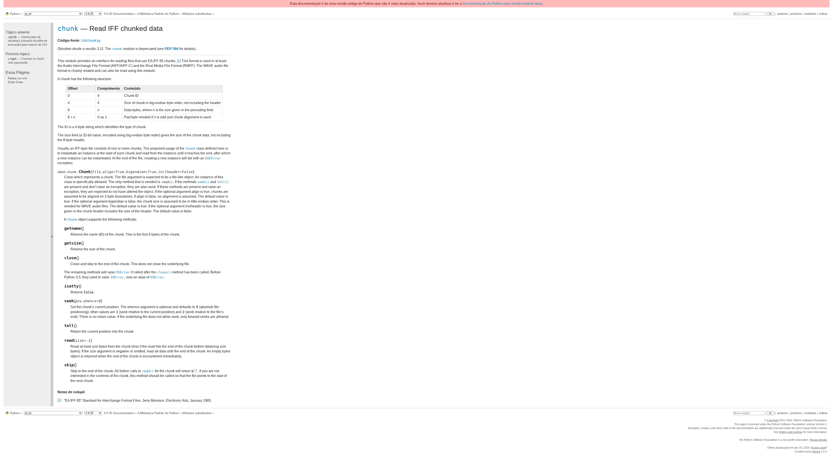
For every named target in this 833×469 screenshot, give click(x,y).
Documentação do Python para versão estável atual (502, 3)
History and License (790, 432)
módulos (810, 13)
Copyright (772, 420)
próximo (796, 13)
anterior (782, 13)
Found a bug (818, 447)
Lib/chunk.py (91, 40)
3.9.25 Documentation (119, 13)
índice (823, 13)
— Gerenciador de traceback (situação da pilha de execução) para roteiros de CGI (27, 40)
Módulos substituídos (197, 13)
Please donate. (818, 439)
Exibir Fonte (15, 82)
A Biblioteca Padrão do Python (158, 13)
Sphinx (816, 451)
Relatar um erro (17, 78)
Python (15, 13)
